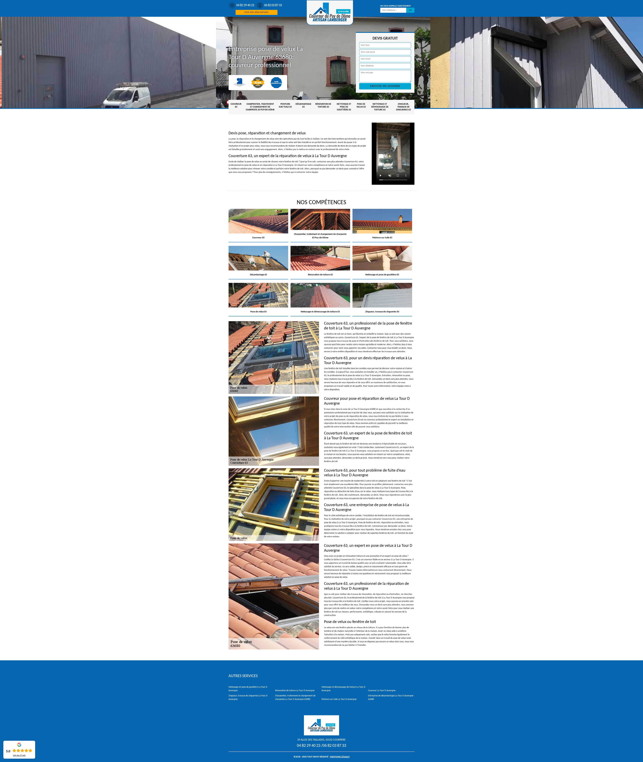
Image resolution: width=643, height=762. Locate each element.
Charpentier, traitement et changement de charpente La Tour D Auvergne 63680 (295, 698)
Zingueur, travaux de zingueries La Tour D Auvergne (248, 698)
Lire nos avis (19, 755)
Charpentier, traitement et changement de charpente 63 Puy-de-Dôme (260, 107)
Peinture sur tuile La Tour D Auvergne (339, 699)
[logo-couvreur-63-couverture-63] (329, 12)
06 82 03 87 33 (273, 5)
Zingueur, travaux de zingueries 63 (403, 107)
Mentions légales (340, 757)
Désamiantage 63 (303, 105)
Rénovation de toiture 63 (323, 105)
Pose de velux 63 (361, 105)
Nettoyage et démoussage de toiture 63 (379, 107)
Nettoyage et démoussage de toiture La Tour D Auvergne (343, 689)
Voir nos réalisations (256, 12)
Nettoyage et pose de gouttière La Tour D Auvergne (248, 689)
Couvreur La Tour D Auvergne (382, 690)
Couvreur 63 (236, 105)
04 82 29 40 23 (245, 5)
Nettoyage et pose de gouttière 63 (344, 107)
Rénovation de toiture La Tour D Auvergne (295, 690)
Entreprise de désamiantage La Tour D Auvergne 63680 (390, 698)
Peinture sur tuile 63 (285, 105)
